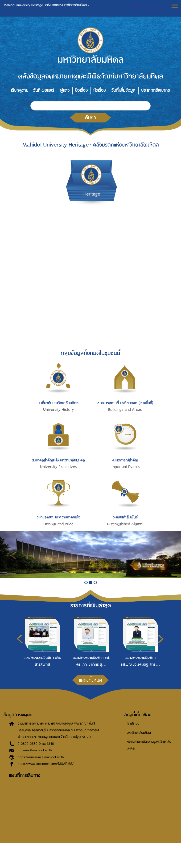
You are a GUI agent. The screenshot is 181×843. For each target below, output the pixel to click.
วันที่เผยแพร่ (43, 90)
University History (58, 410)
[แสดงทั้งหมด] (90, 690)
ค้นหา (90, 117)
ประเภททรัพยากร (155, 90)
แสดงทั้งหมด (90, 680)
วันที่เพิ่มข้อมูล (123, 90)
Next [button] (161, 639)
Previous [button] (20, 639)
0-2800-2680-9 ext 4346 (36, 744)
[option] (41, 641)
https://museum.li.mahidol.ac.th (41, 757)
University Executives (58, 467)
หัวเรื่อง (99, 90)
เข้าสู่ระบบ (133, 723)
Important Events (125, 467)
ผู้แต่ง (65, 90)
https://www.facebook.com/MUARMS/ (46, 764)
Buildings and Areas (125, 410)
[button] (160, 8)
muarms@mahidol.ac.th (35, 750)
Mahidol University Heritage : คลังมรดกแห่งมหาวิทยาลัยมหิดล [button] (45, 5)
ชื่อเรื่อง (81, 90)
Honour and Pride (58, 524)
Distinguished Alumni (125, 524)
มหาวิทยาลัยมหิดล (139, 733)
